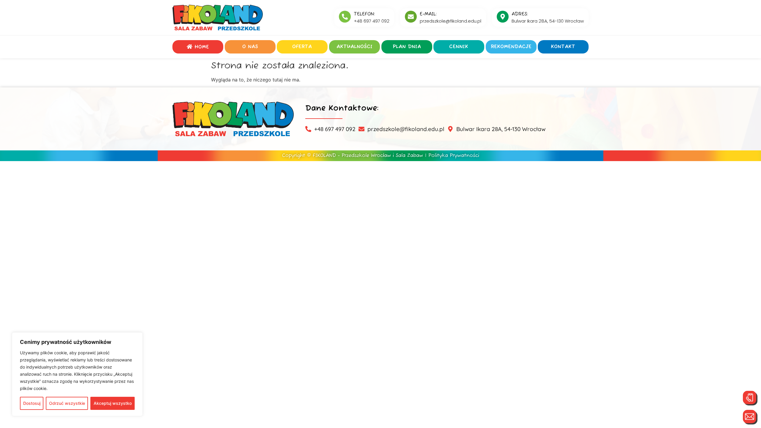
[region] (77, 374)
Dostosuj (31, 403)
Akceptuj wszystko (113, 403)
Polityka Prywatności (453, 156)
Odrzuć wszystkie (67, 403)
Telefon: (364, 14)
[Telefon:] (345, 17)
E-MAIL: (428, 14)
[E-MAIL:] (411, 17)
